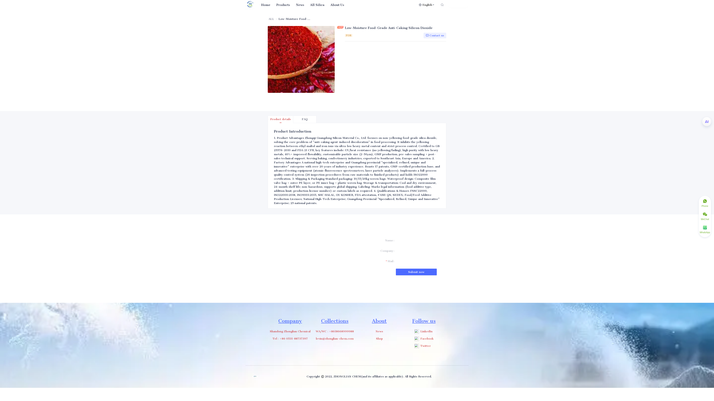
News (300, 5)
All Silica (317, 5)
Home (265, 5)
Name (389, 240)
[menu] (338, 4)
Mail (390, 261)
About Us (337, 5)
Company (386, 250)
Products (283, 5)
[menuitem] (265, 5)
